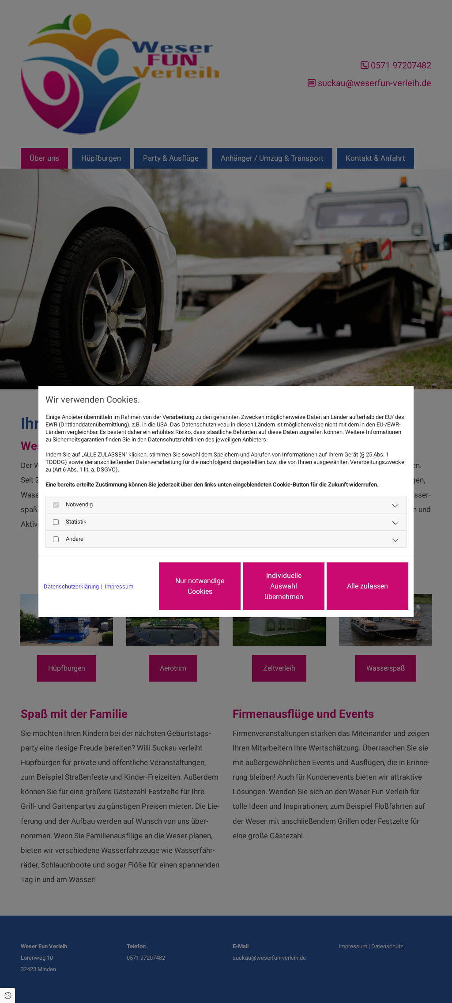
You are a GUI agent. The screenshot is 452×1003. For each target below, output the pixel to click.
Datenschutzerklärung (71, 586)
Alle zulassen (367, 586)
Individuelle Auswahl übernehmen (283, 586)
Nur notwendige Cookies (199, 586)
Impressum (119, 586)
